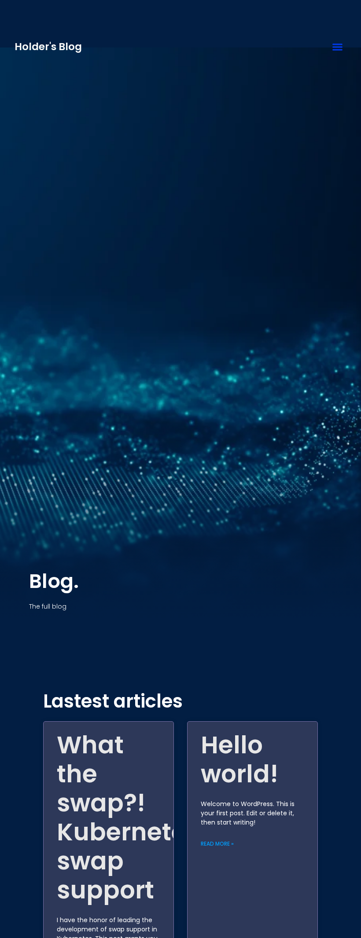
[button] (337, 47)
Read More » (217, 843)
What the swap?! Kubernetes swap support (128, 817)
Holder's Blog (48, 47)
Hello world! (239, 759)
